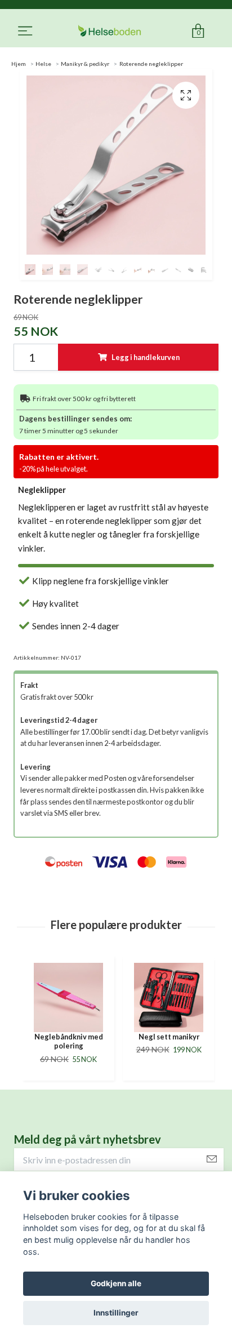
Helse (43, 63)
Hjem (18, 63)
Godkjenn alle (116, 1283)
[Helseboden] (109, 31)
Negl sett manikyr (169, 1036)
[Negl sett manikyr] (168, 997)
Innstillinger (116, 1312)
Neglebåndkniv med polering (68, 1041)
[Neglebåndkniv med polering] (68, 997)
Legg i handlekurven (145, 357)
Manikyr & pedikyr (85, 63)
